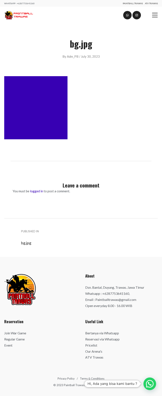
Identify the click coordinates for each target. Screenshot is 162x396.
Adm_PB (72, 56)
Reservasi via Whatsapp (102, 339)
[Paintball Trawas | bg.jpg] (18, 15)
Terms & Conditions (92, 378)
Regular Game (14, 339)
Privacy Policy (66, 378)
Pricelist (91, 345)
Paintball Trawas (133, 3)
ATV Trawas (151, 3)
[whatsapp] (127, 15)
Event (8, 345)
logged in (36, 191)
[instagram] (136, 15)
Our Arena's (93, 351)
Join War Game (15, 333)
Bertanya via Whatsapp (102, 333)
